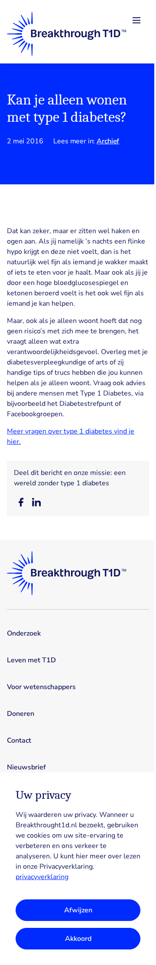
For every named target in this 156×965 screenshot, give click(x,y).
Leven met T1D (31, 660)
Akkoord (78, 938)
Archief (108, 141)
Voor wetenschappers (41, 687)
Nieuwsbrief (26, 767)
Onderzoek (24, 633)
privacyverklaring (42, 877)
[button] (21, 502)
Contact (19, 740)
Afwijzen (78, 910)
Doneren (20, 714)
